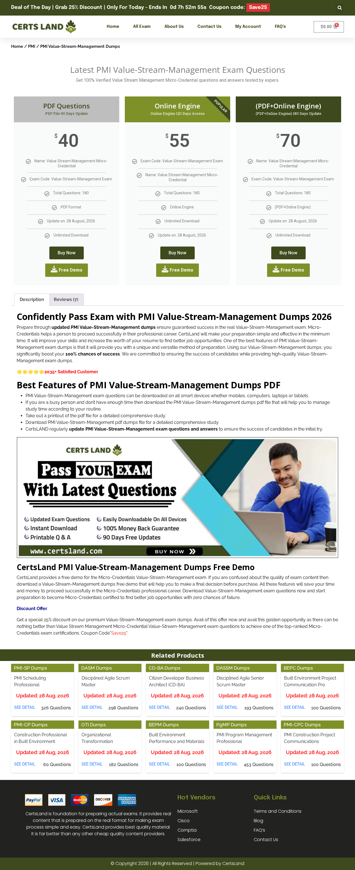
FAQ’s (280, 26)
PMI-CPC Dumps (302, 724)
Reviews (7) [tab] (66, 299)
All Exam (142, 26)
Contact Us (209, 26)
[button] (339, 8)
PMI (31, 46)
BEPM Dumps (164, 724)
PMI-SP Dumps (30, 668)
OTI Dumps (93, 724)
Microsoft (188, 811)
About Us (174, 26)
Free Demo (70, 270)
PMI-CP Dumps (30, 724)
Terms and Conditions (277, 811)
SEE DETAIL (24, 707)
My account (248, 26)
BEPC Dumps (298, 668)
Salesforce (189, 839)
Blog (258, 820)
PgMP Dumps (231, 724)
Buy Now (66, 252)
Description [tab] (32, 299)
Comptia (187, 830)
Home (113, 26)
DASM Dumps (96, 668)
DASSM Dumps (233, 668)
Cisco (184, 820)
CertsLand (233, 863)
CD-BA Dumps (164, 668)
